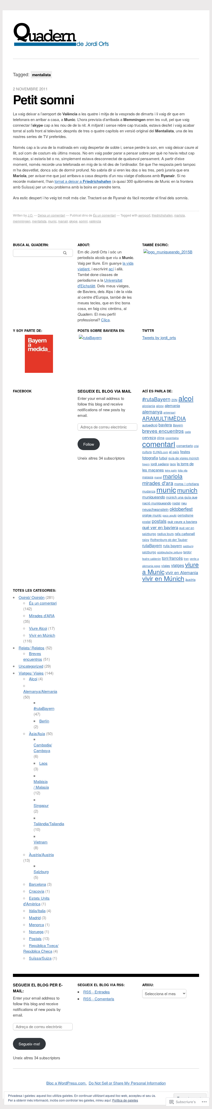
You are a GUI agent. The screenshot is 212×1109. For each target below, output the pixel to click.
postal (146, 521)
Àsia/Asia (37, 733)
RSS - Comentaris (98, 998)
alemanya (152, 411)
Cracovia (36, 891)
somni (83, 221)
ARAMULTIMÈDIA (164, 418)
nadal (176, 503)
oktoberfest (181, 508)
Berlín (44, 721)
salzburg (188, 546)
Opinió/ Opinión (31, 597)
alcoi (185, 398)
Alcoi (33, 678)
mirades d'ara (157, 483)
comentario (184, 445)
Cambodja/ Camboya (43, 747)
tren (186, 559)
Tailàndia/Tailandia (49, 823)
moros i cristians (186, 483)
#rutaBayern (156, 399)
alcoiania (148, 405)
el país (174, 451)
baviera (165, 424)
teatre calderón (151, 559)
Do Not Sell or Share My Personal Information (127, 1083)
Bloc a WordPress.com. (66, 1083)
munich (187, 489)
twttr (148, 330)
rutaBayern (152, 545)
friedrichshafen (162, 215)
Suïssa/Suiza (40, 958)
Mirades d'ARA (42, 615)
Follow (88, 444)
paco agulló (170, 515)
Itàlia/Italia (37, 910)
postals (159, 521)
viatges (177, 565)
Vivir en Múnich (42, 635)
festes (185, 451)
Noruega (36, 931)
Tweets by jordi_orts (159, 337)
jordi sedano (160, 463)
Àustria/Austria (41, 854)
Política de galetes (125, 1100)
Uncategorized (31, 666)
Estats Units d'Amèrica (36, 900)
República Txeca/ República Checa (40, 948)
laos (173, 464)
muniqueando (153, 497)
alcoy (160, 405)
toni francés (172, 558)
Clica (105, 319)
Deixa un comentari (51, 215)
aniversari (169, 412)
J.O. (30, 215)
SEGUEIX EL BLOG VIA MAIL (104, 391)
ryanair (63, 221)
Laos (43, 763)
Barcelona (37, 884)
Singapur (41, 805)
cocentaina (172, 438)
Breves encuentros (32, 656)
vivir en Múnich (163, 578)
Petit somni (43, 99)
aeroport (144, 215)
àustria (190, 579)
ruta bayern (172, 545)
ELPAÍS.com (160, 452)
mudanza (148, 491)
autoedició (149, 425)
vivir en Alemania (181, 572)
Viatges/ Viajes (31, 673)
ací (111, 268)
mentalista (39, 221)
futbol (163, 457)
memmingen (22, 221)
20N (174, 400)
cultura (147, 452)
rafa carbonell (185, 533)
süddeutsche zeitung (169, 552)
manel (158, 477)
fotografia (150, 457)
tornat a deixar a (83, 181)
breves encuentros (163, 430)
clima (160, 437)
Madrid (35, 917)
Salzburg (41, 871)
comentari (158, 443)
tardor (187, 552)
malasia (147, 477)
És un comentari (104, 215)
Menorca (36, 924)
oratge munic (152, 515)
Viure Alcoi (38, 628)
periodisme (185, 515)
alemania (172, 405)
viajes (165, 565)
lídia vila (182, 470)
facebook (22, 391)
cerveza (149, 437)
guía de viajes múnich (183, 458)
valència (95, 221)
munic (52, 221)
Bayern (178, 425)
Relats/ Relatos (31, 647)
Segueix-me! (29, 1043)
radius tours (165, 533)
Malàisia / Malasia (41, 784)
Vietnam (41, 842)
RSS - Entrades (96, 991)
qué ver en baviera (160, 527)
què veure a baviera (182, 521)
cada (188, 432)
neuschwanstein (155, 509)
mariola (179, 215)
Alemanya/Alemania (40, 691)
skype (73, 221)
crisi (196, 446)
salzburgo (149, 552)
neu (184, 503)
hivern (146, 464)
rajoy (145, 539)
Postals (35, 938)
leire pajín (171, 470)
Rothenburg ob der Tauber (168, 539)
